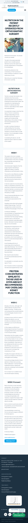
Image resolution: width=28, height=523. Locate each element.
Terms (2, 521)
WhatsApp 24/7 (18, 514)
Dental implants (5, 478)
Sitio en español (12, 521)
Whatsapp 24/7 (10, 441)
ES (21, 1)
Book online (12, 10)
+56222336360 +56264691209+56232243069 (13, 466)
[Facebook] (9, 514)
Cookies (6, 521)
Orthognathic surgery (6, 476)
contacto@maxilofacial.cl (7, 464)
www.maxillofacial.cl (10, 437)
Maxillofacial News (6, 480)
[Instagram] (5, 514)
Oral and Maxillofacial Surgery (8, 492)
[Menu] (25, 10)
